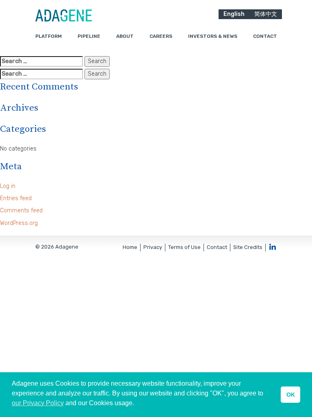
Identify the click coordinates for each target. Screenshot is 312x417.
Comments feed (21, 210)
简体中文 (265, 14)
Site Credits (247, 247)
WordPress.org (19, 223)
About (125, 36)
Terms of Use (184, 247)
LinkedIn (273, 246)
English (234, 14)
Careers (161, 36)
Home (130, 247)
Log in (7, 186)
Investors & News (212, 36)
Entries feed (16, 198)
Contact (265, 36)
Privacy (152, 247)
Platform (48, 36)
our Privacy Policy (38, 403)
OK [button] (290, 394)
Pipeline (89, 36)
